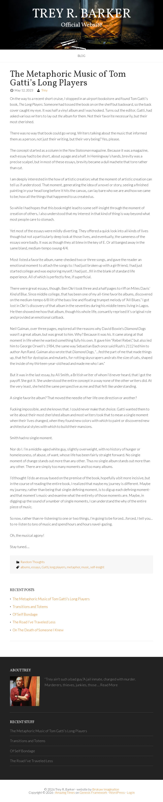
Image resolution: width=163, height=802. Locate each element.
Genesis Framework (93, 792)
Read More (109, 685)
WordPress (117, 792)
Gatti (45, 567)
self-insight (97, 567)
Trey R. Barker (81, 14)
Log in (131, 792)
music (85, 567)
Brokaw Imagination (105, 789)
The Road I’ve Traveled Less (34, 622)
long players (58, 567)
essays (35, 567)
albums (25, 567)
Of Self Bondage (25, 614)
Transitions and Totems (30, 606)
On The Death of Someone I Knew (38, 630)
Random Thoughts (32, 562)
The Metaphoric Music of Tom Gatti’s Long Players (68, 78)
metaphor (73, 567)
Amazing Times (65, 792)
